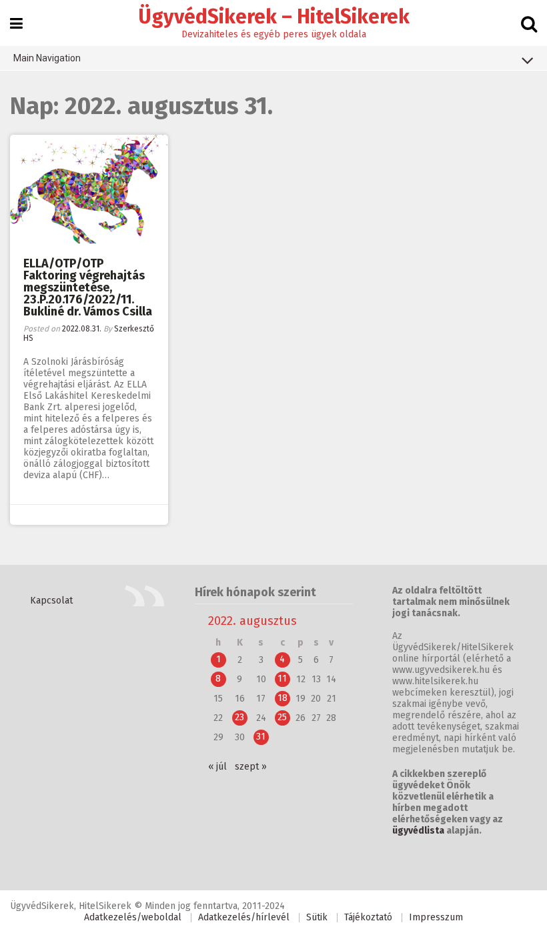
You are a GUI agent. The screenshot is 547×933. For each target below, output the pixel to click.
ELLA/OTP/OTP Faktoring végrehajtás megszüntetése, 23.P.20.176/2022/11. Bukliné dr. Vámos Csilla (87, 287)
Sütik (317, 917)
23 (239, 717)
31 (260, 736)
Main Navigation (47, 58)
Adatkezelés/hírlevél (244, 917)
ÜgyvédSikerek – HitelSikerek (274, 17)
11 (282, 678)
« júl (217, 766)
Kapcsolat (51, 600)
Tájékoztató (368, 917)
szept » (251, 766)
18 (283, 698)
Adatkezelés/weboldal (132, 917)
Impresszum (436, 917)
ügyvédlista (418, 830)
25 (282, 717)
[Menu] (16, 24)
